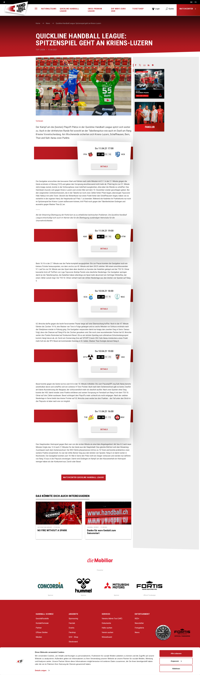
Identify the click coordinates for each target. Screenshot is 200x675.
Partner (39, 628)
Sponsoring (73, 618)
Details (104, 166)
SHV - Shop (73, 637)
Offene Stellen (42, 632)
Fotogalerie (139, 628)
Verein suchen (107, 632)
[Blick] (149, 83)
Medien (39, 637)
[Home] (3, 2)
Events (71, 628)
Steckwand (73, 642)
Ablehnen (176, 669)
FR (196, 2)
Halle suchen (107, 628)
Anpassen (175, 661)
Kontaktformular (42, 623)
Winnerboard (107, 637)
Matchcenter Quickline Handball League (83, 477)
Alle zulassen (176, 653)
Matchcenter (187, 9)
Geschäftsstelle (42, 618)
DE (191, 2)
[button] (36, 9)
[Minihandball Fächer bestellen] (149, 116)
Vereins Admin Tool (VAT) (112, 618)
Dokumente (106, 623)
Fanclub (72, 623)
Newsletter (139, 623)
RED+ (137, 618)
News (137, 632)
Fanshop (72, 632)
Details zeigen (40, 670)
